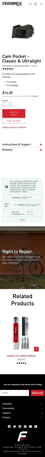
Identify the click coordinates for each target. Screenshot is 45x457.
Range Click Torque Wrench (21, 356)
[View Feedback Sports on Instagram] (25, 426)
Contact (6, 418)
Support (6, 413)
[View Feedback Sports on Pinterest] (20, 426)
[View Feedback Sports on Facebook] (9, 426)
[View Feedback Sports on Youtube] (30, 426)
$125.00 (21, 359)
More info (22, 219)
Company (7, 404)
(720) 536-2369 (22, 449)
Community (8, 408)
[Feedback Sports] (12, 4)
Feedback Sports (25, 445)
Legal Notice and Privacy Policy (21, 451)
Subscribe (37, 393)
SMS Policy (6, 451)
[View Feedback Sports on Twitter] (14, 426)
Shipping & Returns (10, 127)
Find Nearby (13, 121)
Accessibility (22, 453)
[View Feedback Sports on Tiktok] (36, 426)
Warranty (22, 127)
